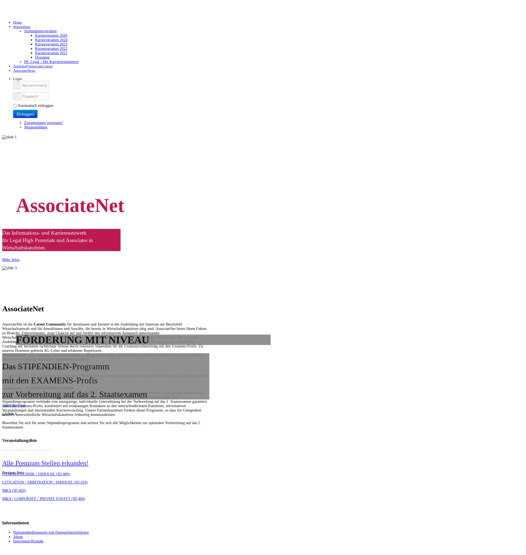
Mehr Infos (10, 260)
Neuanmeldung (35, 127)
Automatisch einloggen (35, 105)
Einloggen (25, 114)
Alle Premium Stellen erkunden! (45, 463)
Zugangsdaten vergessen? (43, 123)
